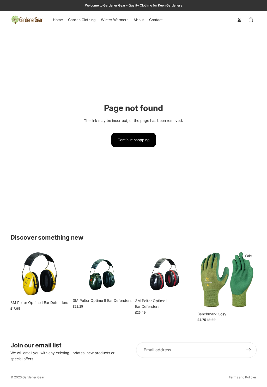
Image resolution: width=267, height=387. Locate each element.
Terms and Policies (243, 377)
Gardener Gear (33, 377)
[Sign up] (248, 350)
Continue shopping (134, 140)
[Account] (239, 20)
